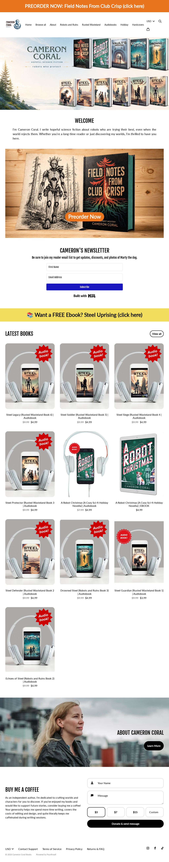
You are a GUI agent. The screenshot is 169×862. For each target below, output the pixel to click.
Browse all (40, 24)
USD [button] (149, 21)
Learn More (153, 745)
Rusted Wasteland (91, 24)
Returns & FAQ (95, 848)
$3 (96, 812)
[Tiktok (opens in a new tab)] (162, 848)
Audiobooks (110, 24)
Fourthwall (51, 854)
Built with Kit (85, 296)
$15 (135, 812)
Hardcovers (138, 24)
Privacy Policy (74, 848)
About (53, 24)
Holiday (124, 24)
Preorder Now (84, 216)
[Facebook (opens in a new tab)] (155, 848)
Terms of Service (51, 848)
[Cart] (148, 29)
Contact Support (28, 848)
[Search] (160, 21)
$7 (115, 812)
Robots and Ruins (69, 24)
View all (156, 333)
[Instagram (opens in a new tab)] (148, 848)
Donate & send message (125, 823)
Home (28, 24)
